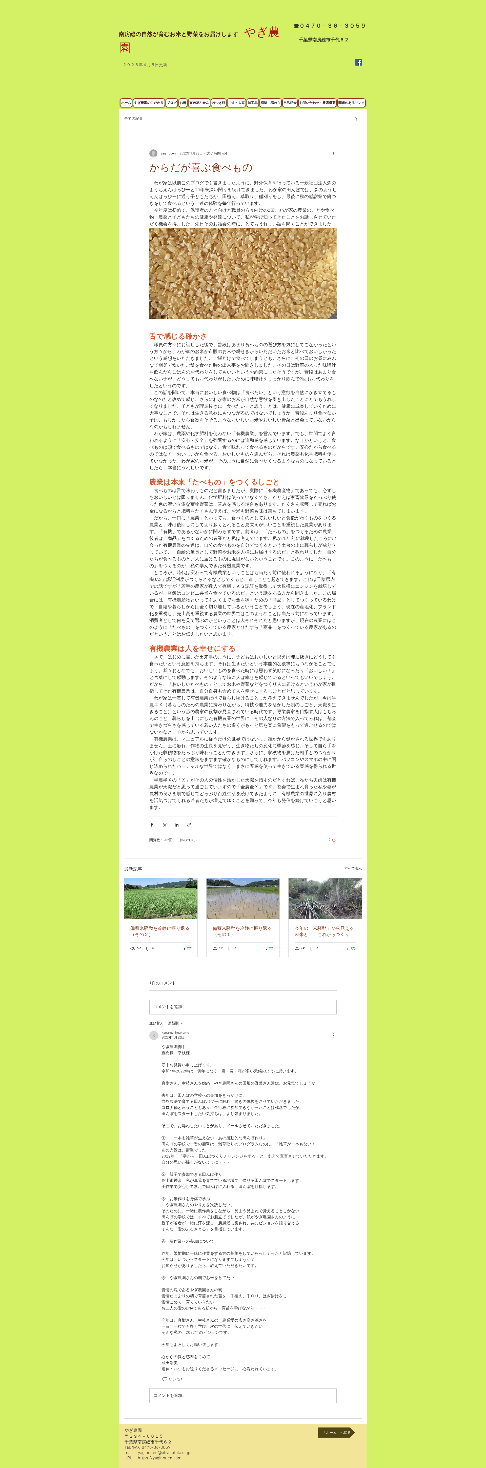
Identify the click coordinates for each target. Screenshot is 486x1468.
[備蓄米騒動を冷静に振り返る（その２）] (160, 898)
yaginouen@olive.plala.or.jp (164, 1453)
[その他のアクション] (334, 153)
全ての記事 (133, 118)
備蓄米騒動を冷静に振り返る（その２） (160, 931)
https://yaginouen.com (159, 1458)
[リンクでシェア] (189, 824)
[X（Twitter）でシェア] (164, 824)
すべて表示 (353, 869)
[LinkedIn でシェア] (176, 824)
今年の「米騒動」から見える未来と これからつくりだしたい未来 (324, 931)
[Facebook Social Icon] (358, 62)
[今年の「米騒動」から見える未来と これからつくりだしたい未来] (325, 898)
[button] (355, 119)
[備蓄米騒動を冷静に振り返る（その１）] (243, 898)
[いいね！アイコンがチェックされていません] (164, 1379)
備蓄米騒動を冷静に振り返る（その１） (242, 931)
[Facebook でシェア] (151, 824)
